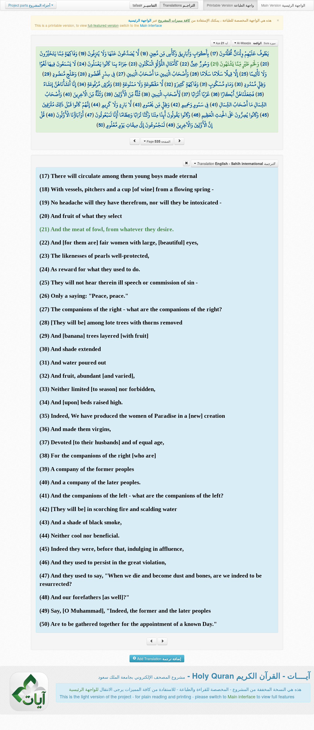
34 (81, 84)
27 (120, 73)
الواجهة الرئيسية (139, 20)
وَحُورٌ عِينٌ (199, 63)
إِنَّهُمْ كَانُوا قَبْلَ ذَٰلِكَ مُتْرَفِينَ (66, 104)
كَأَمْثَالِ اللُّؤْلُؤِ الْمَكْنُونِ (159, 63)
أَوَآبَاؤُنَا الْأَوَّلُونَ (70, 114)
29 (46, 73)
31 (203, 84)
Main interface (151, 25)
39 (108, 94)
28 (82, 73)
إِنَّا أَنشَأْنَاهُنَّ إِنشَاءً (59, 84)
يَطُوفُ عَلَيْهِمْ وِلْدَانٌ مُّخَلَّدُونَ (244, 53)
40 (67, 94)
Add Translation (158, 658)
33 (117, 84)
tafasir (145, 5)
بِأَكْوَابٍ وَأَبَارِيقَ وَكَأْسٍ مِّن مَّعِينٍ (179, 53)
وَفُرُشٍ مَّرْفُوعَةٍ (99, 84)
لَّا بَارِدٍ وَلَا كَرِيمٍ (116, 104)
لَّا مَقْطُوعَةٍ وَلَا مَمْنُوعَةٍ (143, 84)
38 (146, 94)
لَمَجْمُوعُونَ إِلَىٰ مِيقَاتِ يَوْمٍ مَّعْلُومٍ (135, 125)
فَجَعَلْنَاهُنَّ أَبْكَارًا (237, 94)
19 (82, 53)
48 (50, 114)
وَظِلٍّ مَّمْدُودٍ (254, 84)
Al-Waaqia (255, 43)
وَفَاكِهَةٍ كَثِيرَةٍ (186, 84)
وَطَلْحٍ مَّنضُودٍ (64, 73)
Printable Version (230, 5)
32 (168, 84)
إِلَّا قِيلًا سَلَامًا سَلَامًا (219, 73)
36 (215, 94)
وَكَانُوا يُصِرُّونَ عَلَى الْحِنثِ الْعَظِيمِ (230, 114)
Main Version (283, 5)
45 (264, 114)
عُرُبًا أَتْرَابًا (200, 94)
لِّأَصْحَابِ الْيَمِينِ (165, 94)
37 (185, 94)
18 (144, 53)
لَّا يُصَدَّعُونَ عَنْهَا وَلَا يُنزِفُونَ (113, 53)
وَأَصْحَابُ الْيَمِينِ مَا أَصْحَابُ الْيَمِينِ (158, 73)
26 (194, 73)
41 (214, 104)
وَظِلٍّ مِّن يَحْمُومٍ (156, 104)
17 (214, 53)
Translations (179, 5)
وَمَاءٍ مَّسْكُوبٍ (221, 84)
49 (170, 125)
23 (133, 63)
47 (89, 114)
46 (195, 114)
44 (95, 104)
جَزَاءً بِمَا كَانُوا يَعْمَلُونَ (107, 63)
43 (137, 104)
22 (184, 63)
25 (243, 73)
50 (100, 125)
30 (238, 84)
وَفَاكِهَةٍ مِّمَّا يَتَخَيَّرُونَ (58, 53)
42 (175, 104)
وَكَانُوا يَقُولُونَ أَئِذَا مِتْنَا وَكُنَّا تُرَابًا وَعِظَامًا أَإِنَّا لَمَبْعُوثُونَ (142, 114)
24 (81, 63)
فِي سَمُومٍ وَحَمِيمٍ (195, 104)
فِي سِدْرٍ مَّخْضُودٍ (101, 73)
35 (259, 94)
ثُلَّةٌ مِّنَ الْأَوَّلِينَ (127, 94)
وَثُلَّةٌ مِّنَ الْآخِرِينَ (88, 94)
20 (264, 63)
